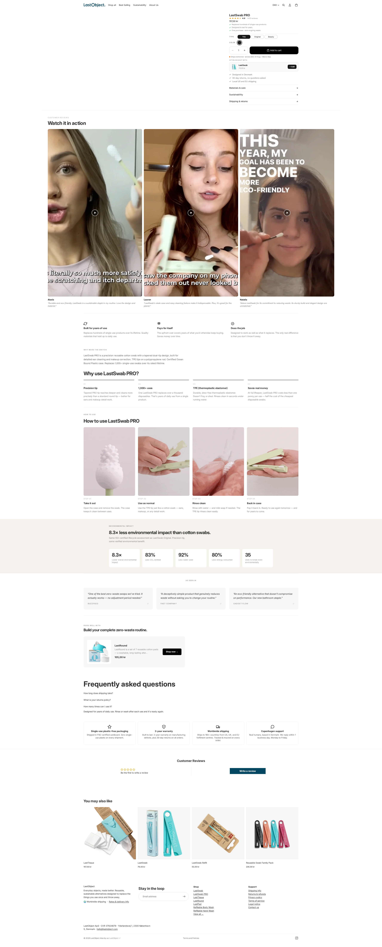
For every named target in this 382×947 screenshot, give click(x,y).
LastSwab (198, 890)
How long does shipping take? (98, 693)
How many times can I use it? (98, 706)
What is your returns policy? (97, 700)
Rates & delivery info (119, 901)
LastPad (197, 904)
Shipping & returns (238, 101)
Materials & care (237, 88)
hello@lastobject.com (107, 929)
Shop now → (172, 651)
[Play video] (95, 213)
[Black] (239, 43)
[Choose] (131, 855)
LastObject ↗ (114, 938)
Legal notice (254, 904)
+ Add (292, 67)
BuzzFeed (93, 603)
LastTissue (198, 897)
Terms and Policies (191, 938)
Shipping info (254, 890)
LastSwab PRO (200, 894)
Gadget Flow (240, 603)
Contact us (253, 907)
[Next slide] (131, 833)
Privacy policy (255, 897)
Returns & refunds (257, 894)
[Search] (283, 5)
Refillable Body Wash (203, 907)
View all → (198, 914)
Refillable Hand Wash (203, 910)
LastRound (198, 900)
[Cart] (296, 5)
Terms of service (256, 900)
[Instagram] (296, 938)
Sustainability (236, 94)
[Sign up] (184, 897)
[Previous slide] (88, 833)
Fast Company (169, 603)
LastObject (95, 938)
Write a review (247, 771)
